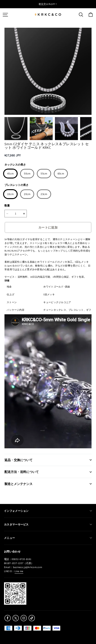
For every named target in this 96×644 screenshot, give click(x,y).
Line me (19, 571)
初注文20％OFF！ (48, 4)
